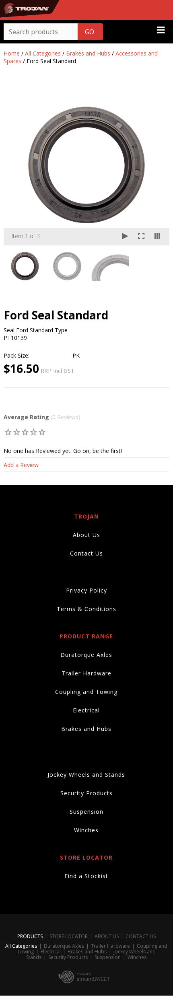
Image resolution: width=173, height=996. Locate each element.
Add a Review (21, 465)
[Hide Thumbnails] (157, 236)
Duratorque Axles (86, 655)
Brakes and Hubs (88, 53)
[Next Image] (155, 165)
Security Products (86, 793)
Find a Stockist (86, 876)
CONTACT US (141, 936)
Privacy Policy (86, 590)
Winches (86, 830)
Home (12, 53)
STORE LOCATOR (68, 936)
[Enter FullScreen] (141, 236)
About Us (86, 535)
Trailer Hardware (86, 673)
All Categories (43, 53)
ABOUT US (107, 936)
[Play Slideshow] (125, 236)
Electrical (86, 710)
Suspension (86, 811)
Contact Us (86, 553)
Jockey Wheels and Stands (86, 774)
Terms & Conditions (86, 609)
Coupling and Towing (86, 692)
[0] (8, 432)
